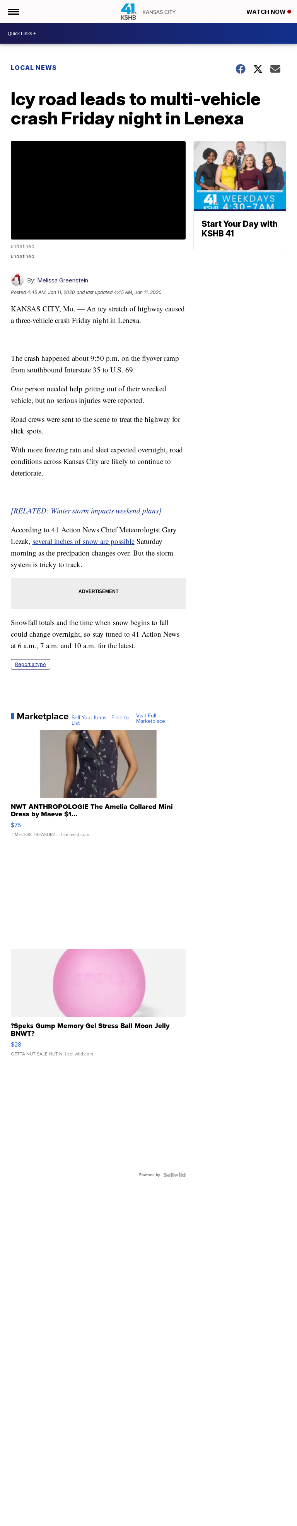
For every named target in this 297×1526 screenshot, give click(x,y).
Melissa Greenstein (62, 280)
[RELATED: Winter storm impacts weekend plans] (86, 510)
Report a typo (30, 664)
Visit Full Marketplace (150, 718)
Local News (34, 67)
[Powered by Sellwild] (174, 1175)
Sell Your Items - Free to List (100, 720)
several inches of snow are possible (83, 541)
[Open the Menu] (13, 11)
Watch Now (266, 11)
